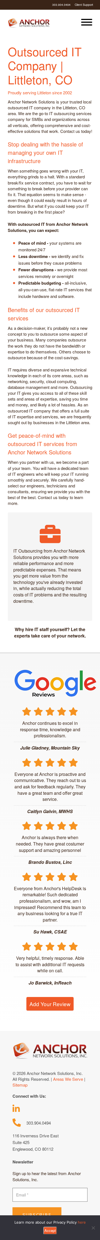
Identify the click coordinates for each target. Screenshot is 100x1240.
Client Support (84, 5)
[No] (93, 1228)
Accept (50, 1230)
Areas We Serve (68, 1079)
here (82, 1222)
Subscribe (36, 1215)
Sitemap (20, 1085)
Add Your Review (50, 1004)
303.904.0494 (61, 5)
